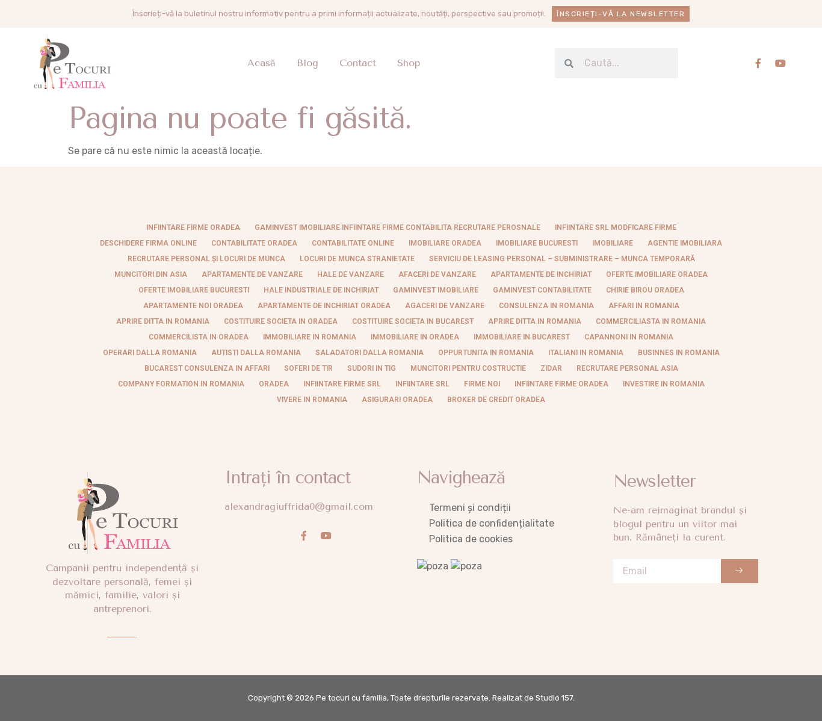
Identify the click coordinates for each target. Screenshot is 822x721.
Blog (307, 63)
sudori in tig (371, 368)
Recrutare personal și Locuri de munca (206, 259)
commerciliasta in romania (651, 321)
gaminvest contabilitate (542, 290)
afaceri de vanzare (437, 274)
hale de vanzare (350, 274)
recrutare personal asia (627, 368)
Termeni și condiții (470, 507)
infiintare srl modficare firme (615, 227)
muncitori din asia (150, 274)
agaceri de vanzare (444, 306)
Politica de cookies (471, 539)
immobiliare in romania (309, 337)
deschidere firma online (148, 243)
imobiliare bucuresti (537, 243)
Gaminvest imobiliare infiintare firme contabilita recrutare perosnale (397, 227)
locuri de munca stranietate (357, 259)
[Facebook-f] (758, 63)
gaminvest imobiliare (435, 290)
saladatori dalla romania (369, 352)
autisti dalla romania (256, 352)
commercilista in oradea (199, 337)
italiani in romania (585, 352)
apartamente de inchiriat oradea (324, 306)
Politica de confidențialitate (491, 523)
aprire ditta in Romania (162, 321)
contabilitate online (353, 243)
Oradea (274, 384)
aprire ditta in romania (534, 321)
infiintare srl (422, 384)
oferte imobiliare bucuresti (193, 290)
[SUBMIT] (739, 571)
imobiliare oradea (445, 243)
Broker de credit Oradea (496, 399)
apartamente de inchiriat (541, 274)
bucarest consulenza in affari (207, 368)
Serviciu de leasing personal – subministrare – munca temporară (562, 259)
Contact (357, 63)
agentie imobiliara (684, 243)
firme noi (482, 384)
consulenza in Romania (546, 306)
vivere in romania (312, 399)
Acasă (261, 63)
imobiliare (612, 243)
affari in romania (643, 306)
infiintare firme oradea (193, 227)
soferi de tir (308, 368)
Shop (408, 63)
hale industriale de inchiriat (321, 290)
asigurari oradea (397, 399)
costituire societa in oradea (281, 321)
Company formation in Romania (181, 384)
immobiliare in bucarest (522, 337)
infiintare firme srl (342, 384)
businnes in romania (679, 352)
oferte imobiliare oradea (657, 274)
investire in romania (664, 384)
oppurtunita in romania (486, 352)
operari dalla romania (150, 352)
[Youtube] (780, 63)
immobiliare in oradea (415, 337)
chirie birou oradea (645, 290)
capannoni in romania (628, 337)
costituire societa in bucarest (413, 321)
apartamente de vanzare (252, 274)
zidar (551, 368)
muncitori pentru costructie (468, 368)
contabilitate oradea (254, 243)
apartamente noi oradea (193, 306)
